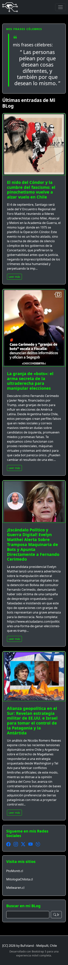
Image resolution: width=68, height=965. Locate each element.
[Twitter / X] (23, 844)
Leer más (14, 277)
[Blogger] (38, 844)
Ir (58, 915)
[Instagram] (16, 844)
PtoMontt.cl (14, 871)
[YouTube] (30, 844)
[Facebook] (8, 844)
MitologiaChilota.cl (19, 879)
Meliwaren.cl (15, 888)
